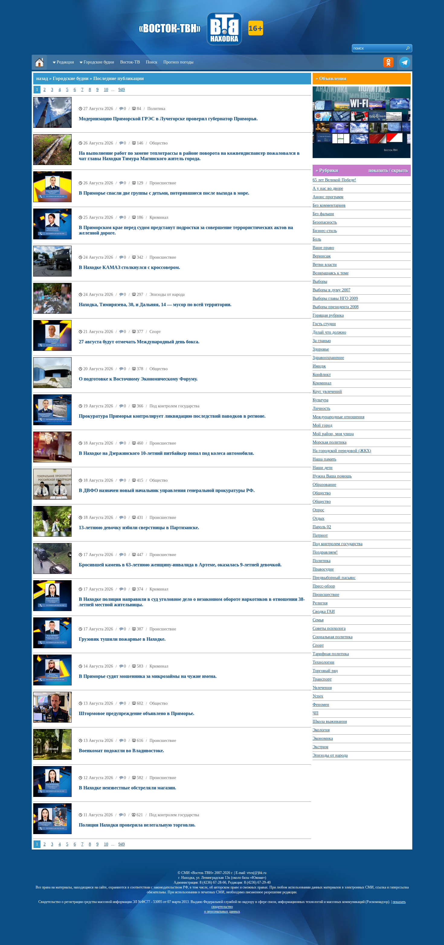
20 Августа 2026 (98, 369)
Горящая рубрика (328, 315)
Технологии (323, 662)
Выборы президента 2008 (336, 307)
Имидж (319, 366)
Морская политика (329, 442)
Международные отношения (338, 417)
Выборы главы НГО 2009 (335, 298)
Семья (318, 620)
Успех (318, 696)
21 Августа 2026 (98, 331)
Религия (320, 603)
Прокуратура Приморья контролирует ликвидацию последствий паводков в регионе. (172, 416)
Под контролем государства (174, 406)
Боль (317, 239)
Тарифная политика (331, 654)
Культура (320, 400)
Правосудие (323, 569)
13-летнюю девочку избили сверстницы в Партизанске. (139, 527)
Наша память (324, 459)
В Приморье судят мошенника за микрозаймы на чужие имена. (148, 676)
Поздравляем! (325, 552)
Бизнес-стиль (325, 230)
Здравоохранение (328, 357)
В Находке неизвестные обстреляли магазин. (127, 787)
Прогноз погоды (178, 62)
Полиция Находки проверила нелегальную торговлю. (137, 824)
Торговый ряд (325, 670)
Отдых (318, 518)
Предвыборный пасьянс (334, 577)
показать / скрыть (388, 170)
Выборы (320, 281)
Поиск (151, 62)
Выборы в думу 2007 (331, 290)
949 (121, 89)
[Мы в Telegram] (404, 68)
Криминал (159, 217)
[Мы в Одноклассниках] (388, 68)
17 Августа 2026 (98, 554)
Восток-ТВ (130, 62)
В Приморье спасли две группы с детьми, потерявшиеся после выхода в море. (164, 193)
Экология (321, 730)
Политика (156, 108)
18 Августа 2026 (98, 443)
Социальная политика (332, 637)
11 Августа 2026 (98, 815)
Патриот (320, 535)
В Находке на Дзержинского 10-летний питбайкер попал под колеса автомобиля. (166, 453)
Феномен (321, 704)
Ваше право (323, 247)
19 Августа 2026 (98, 406)
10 (106, 89)
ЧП (315, 713)
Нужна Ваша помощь (332, 476)
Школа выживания (330, 721)
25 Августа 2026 (98, 217)
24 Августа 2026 (98, 257)
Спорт (155, 331)
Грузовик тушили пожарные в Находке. (122, 639)
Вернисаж (322, 256)
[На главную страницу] (39, 68)
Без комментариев (329, 205)
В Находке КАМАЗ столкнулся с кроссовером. (129, 267)
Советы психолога (329, 628)
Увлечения (322, 687)
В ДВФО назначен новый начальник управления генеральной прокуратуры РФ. (167, 490)
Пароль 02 (322, 527)
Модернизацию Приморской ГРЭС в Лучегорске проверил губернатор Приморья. (168, 118)
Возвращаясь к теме (331, 273)
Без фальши (323, 214)
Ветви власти (325, 264)
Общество (159, 143)
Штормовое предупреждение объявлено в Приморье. (136, 713)
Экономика (323, 738)
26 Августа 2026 (98, 143)
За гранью (322, 340)
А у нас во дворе (328, 188)
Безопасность (325, 222)
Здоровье (321, 349)
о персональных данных (222, 911)
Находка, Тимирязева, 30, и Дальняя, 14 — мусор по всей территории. (155, 304)
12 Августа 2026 (98, 777)
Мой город (322, 425)
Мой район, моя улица (333, 434)
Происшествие (163, 183)
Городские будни (99, 62)
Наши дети (323, 467)
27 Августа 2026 (98, 108)
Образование (324, 484)
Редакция (65, 62)
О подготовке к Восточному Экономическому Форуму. (138, 378)
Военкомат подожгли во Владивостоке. (121, 750)
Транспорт (322, 679)
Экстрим (320, 747)
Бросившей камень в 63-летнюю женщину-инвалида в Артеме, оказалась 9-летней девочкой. (180, 564)
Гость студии (324, 324)
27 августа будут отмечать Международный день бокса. (139, 341)
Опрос (318, 510)
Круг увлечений (327, 391)
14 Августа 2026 (98, 666)
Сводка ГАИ (324, 611)
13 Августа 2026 (98, 703)
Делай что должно (329, 332)
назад (42, 78)
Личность (321, 408)
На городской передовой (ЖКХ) (342, 450)
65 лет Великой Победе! (334, 180)
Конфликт (322, 374)
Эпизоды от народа (167, 294)
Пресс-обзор (324, 586)
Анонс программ (328, 197)
